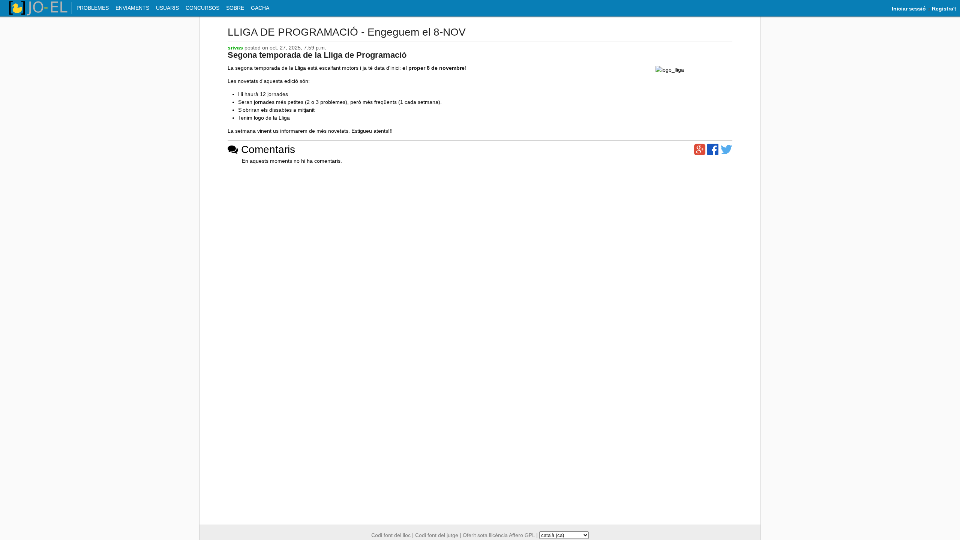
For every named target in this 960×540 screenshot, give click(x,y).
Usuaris (167, 8)
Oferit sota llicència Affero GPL (499, 535)
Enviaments (132, 8)
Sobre (235, 8)
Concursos (202, 8)
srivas (235, 48)
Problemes (92, 8)
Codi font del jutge (436, 535)
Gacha (260, 8)
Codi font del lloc (391, 535)
